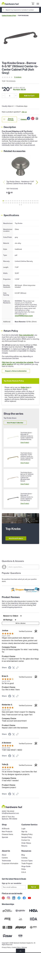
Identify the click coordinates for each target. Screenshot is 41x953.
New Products (7, 832)
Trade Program (26, 863)
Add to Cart (29, 95)
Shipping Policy (26, 834)
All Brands (5, 829)
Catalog (24, 858)
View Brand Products (16, 538)
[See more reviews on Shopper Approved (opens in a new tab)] (17, 668)
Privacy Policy (6, 947)
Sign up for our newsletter (11, 883)
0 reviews (17, 77)
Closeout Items (7, 834)
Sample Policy (26, 837)
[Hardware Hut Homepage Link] (10, 3)
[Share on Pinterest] (33, 118)
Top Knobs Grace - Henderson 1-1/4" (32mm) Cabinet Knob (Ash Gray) (20, 183)
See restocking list (26, 335)
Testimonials (6, 861)
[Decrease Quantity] (3, 95)
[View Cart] (33, 4)
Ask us (24, 112)
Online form (25, 387)
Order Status (26, 843)
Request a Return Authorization (16, 371)
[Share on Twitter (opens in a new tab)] (13, 668)
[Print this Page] (37, 118)
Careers (5, 858)
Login (23, 829)
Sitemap (24, 947)
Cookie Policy (16, 947)
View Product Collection (15, 423)
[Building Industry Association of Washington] (7, 935)
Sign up (33, 887)
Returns (24, 846)
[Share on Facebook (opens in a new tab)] (9, 668)
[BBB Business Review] (7, 927)
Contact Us (25, 840)
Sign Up (24, 832)
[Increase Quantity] (15, 95)
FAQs (23, 869)
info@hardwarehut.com (10, 813)
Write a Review (20, 623)
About (4, 855)
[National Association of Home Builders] (20, 935)
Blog (23, 855)
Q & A (23, 872)
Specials (5, 837)
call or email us (7, 364)
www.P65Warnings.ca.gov (24, 316)
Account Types (26, 861)
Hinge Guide (25, 866)
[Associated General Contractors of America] (33, 927)
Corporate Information (10, 863)
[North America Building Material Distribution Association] (20, 927)
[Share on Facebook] (28, 118)
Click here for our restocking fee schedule (17, 362)
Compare (24, 119)
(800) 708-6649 (8, 811)
